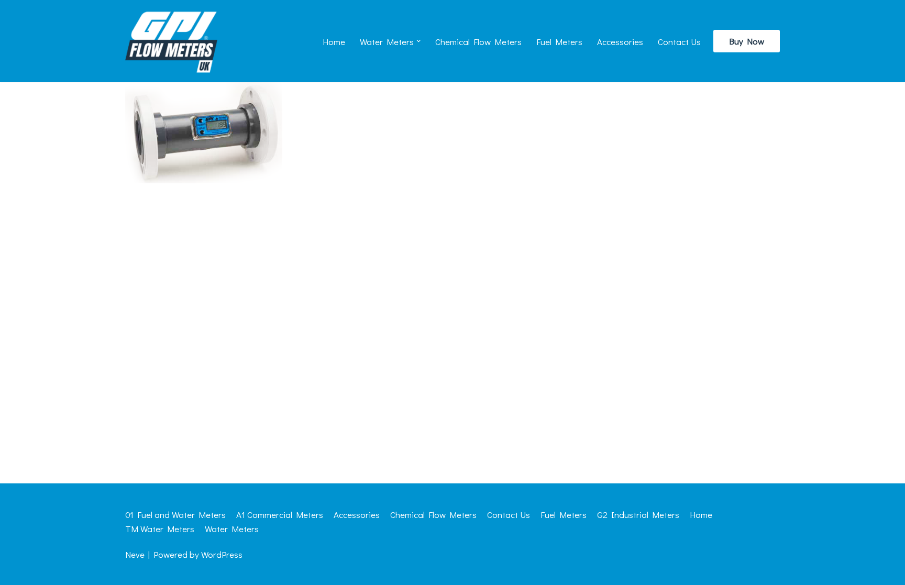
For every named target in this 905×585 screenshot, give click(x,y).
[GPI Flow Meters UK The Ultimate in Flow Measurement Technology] (171, 41)
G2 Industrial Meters (638, 515)
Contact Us (679, 42)
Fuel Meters (559, 42)
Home (334, 42)
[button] (418, 41)
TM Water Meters (159, 529)
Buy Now (746, 41)
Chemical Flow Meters (478, 42)
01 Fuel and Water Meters (175, 515)
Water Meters (232, 529)
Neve (135, 554)
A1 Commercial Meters (279, 515)
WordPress (221, 554)
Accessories (620, 42)
